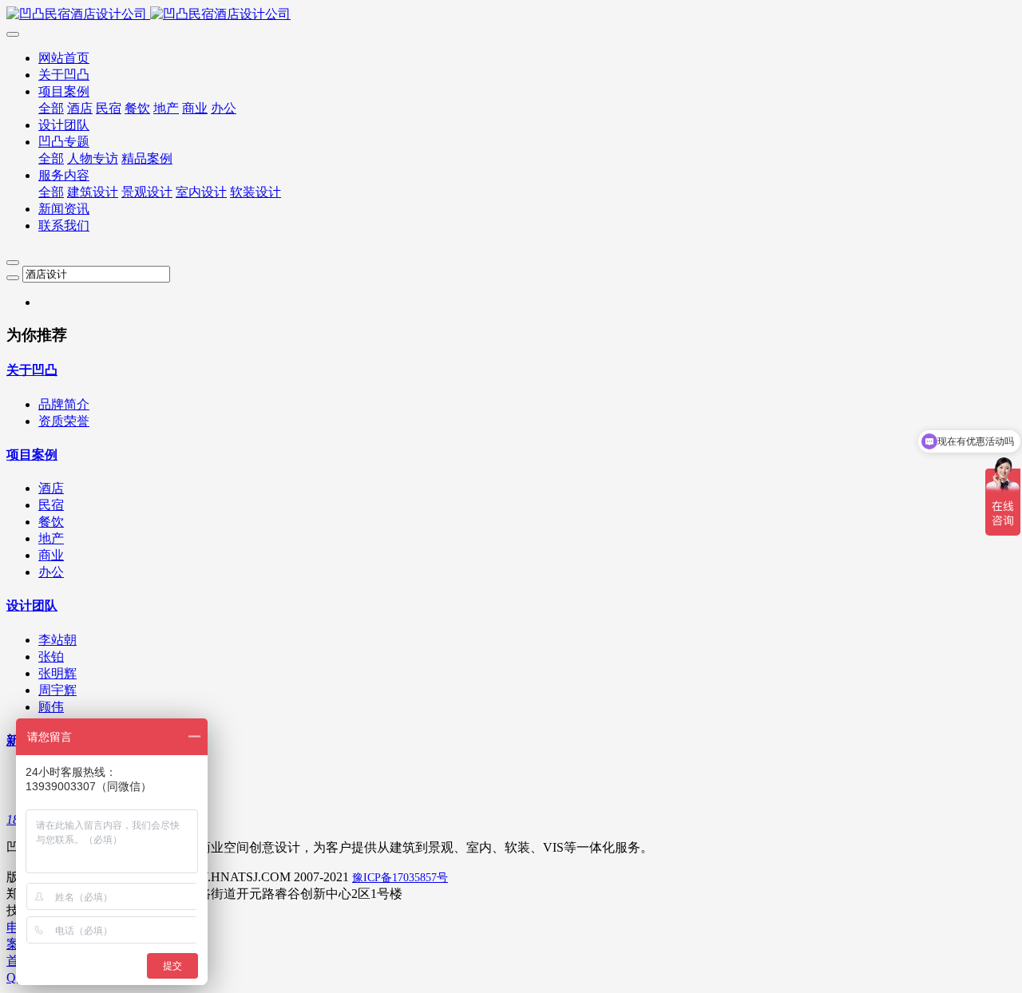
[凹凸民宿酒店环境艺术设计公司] (511, 14)
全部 (51, 108)
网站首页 (63, 58)
